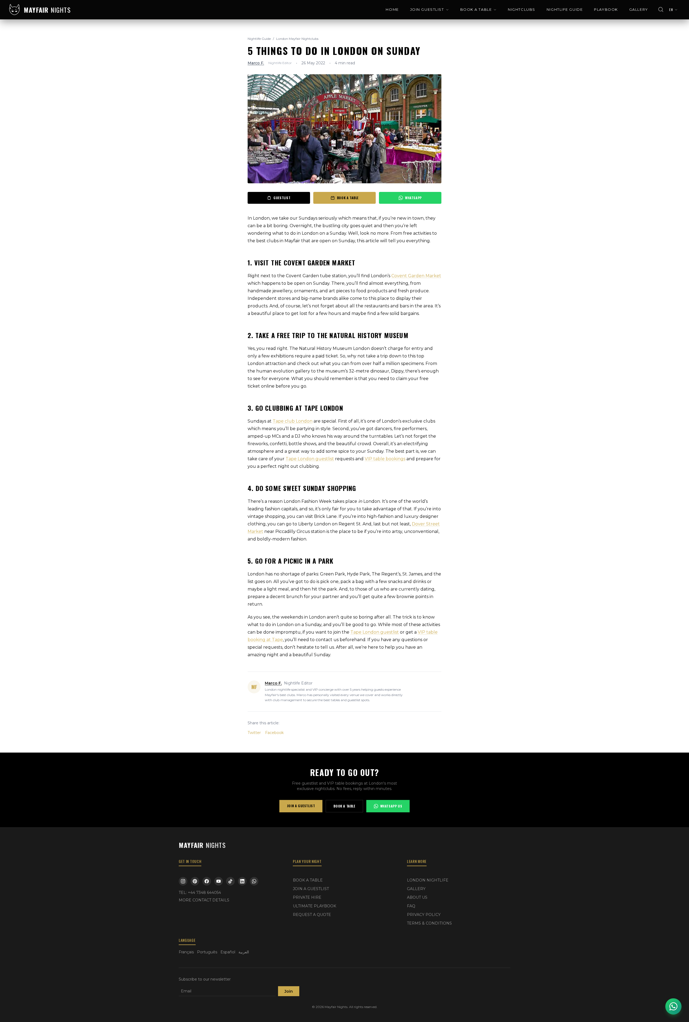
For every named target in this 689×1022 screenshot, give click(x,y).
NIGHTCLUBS (521, 9)
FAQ (411, 906)
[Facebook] (206, 881)
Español (227, 952)
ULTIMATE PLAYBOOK (314, 906)
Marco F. (256, 63)
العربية (243, 952)
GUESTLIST (281, 197)
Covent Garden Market (416, 275)
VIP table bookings (385, 458)
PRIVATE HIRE (307, 897)
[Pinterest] (195, 881)
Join (288, 991)
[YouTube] (218, 881)
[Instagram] (183, 881)
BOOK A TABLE (476, 9)
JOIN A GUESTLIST (301, 805)
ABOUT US (417, 897)
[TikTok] (230, 881)
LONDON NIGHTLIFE (427, 880)
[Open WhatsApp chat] (673, 1006)
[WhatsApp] (254, 881)
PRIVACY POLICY (424, 914)
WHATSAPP (413, 197)
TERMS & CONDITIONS (429, 923)
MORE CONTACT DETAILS (204, 900)
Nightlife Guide (259, 39)
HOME (392, 9)
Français (186, 952)
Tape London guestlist (310, 458)
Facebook (274, 732)
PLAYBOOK (606, 9)
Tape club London (292, 421)
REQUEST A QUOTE (312, 914)
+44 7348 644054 (204, 892)
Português (207, 952)
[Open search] (661, 9)
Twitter (254, 732)
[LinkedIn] (242, 881)
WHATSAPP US (391, 806)
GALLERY (638, 9)
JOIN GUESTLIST (427, 9)
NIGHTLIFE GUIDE (565, 9)
